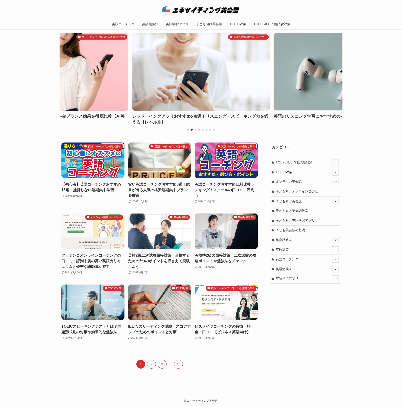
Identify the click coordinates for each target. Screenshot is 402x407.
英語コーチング (287, 259)
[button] (188, 130)
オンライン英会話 (289, 181)
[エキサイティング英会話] (201, 10)
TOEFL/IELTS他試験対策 (294, 162)
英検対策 (282, 249)
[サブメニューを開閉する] (335, 162)
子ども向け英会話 (289, 201)
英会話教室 (284, 240)
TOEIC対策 (284, 172)
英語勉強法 (284, 269)
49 (178, 364)
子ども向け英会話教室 (292, 211)
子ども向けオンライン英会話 (297, 191)
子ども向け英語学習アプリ (295, 220)
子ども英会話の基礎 (290, 230)
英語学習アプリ (287, 278)
